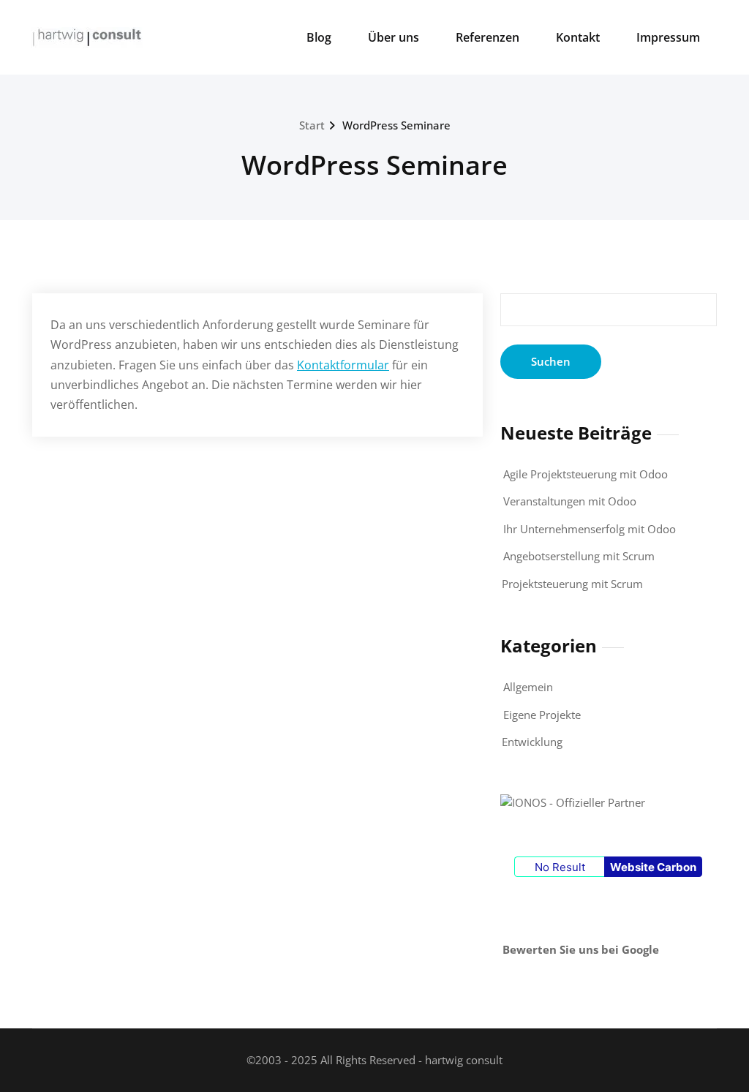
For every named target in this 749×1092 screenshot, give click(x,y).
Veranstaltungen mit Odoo (569, 501)
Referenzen (487, 37)
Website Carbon (653, 867)
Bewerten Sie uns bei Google (581, 949)
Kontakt (578, 37)
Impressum (668, 37)
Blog (318, 37)
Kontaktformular (343, 365)
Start (312, 125)
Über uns (393, 37)
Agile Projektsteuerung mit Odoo (585, 474)
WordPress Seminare (396, 125)
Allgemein (528, 686)
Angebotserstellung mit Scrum (579, 556)
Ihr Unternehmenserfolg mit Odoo (589, 528)
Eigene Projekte (542, 714)
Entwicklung (532, 741)
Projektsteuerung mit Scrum (572, 583)
